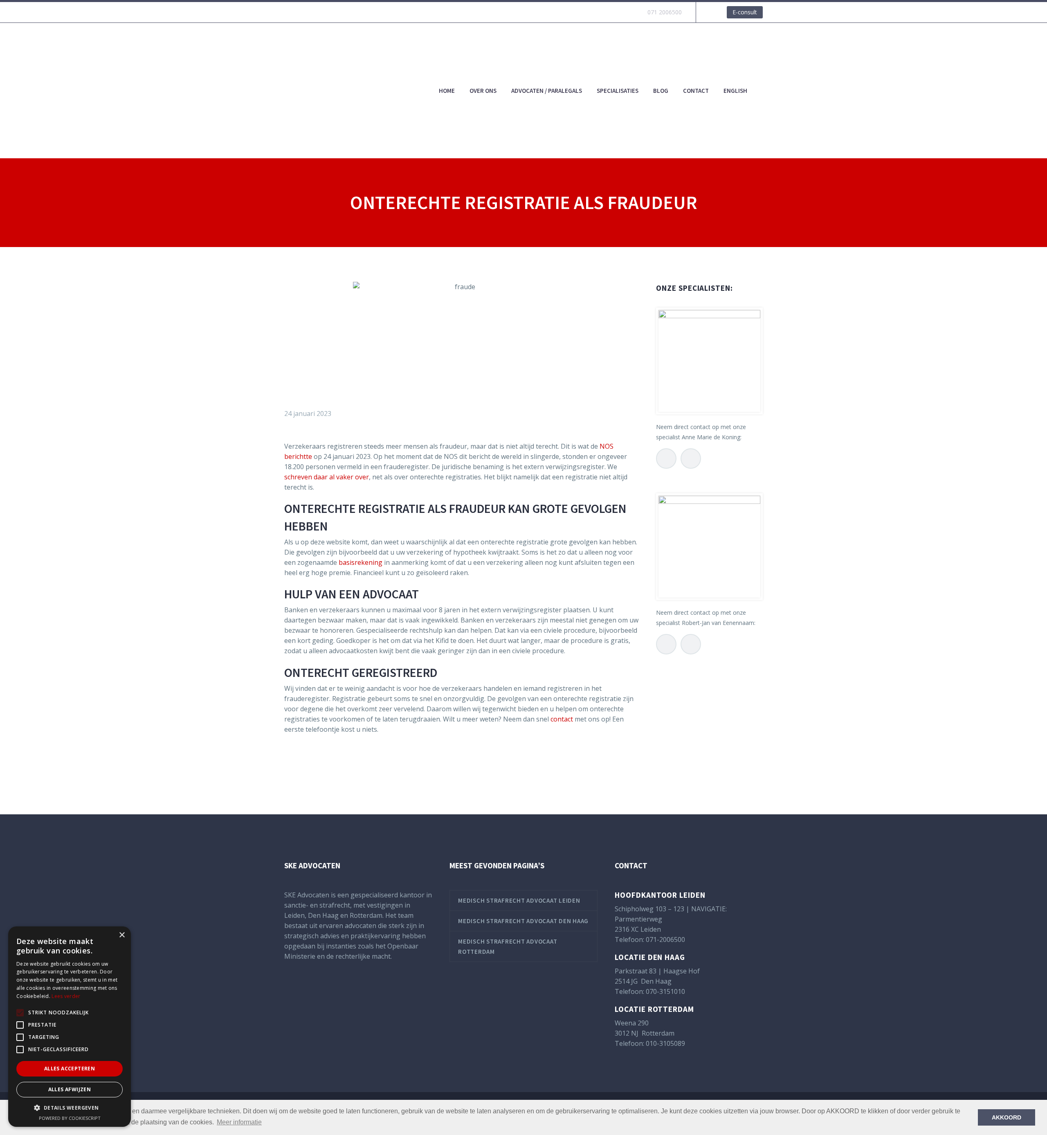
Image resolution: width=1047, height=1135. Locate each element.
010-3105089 (665, 1043)
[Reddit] (351, 762)
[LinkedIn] (338, 762)
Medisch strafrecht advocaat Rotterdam (507, 946)
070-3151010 (665, 991)
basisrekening (360, 562)
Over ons (483, 90)
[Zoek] (763, 90)
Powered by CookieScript (70, 1118)
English (735, 90)
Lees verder (66, 996)
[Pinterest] (314, 762)
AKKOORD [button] (1006, 1117)
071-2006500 (665, 939)
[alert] (69, 1026)
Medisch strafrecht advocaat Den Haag (523, 921)
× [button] (122, 935)
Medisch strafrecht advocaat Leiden (519, 900)
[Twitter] (302, 762)
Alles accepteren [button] (69, 1068)
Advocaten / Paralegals (546, 90)
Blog (660, 90)
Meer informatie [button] (239, 1122)
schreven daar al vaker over (326, 476)
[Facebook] (289, 762)
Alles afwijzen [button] (69, 1089)
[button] (69, 1108)
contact (561, 719)
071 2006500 (664, 12)
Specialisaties (617, 90)
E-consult (744, 12)
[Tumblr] (326, 762)
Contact (696, 90)
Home (447, 90)
